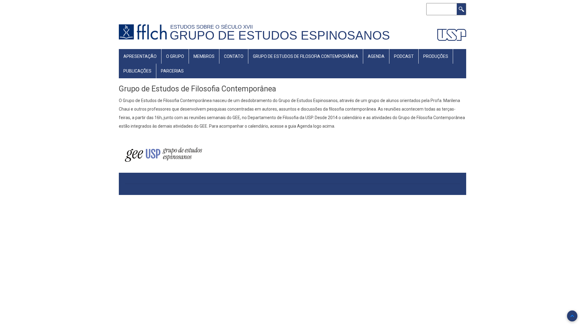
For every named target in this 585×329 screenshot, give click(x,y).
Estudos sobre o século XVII (213, 27)
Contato (233, 56)
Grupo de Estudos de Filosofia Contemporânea (305, 56)
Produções (435, 56)
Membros (203, 56)
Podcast (404, 56)
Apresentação (140, 56)
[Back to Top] (572, 315)
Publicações (137, 71)
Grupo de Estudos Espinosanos (280, 35)
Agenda (376, 56)
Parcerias (172, 71)
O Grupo (175, 56)
